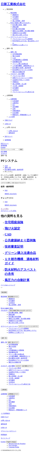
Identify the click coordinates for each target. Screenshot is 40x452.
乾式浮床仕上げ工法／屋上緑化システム (23, 330)
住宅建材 (15, 17)
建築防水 (15, 15)
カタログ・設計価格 (17, 74)
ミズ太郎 (12, 117)
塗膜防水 (15, 82)
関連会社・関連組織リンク (21, 115)
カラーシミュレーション (19, 37)
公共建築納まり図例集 (20, 60)
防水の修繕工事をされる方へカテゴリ (20, 310)
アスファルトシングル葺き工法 (23, 92)
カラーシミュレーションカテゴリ (28, 326)
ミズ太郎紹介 (5, 413)
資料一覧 (13, 52)
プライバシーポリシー (8, 431)
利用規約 (4, 434)
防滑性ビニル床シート (20, 45)
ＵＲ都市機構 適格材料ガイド (23, 66)
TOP (6, 166)
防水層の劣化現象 (18, 29)
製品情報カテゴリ (13, 296)
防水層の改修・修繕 (19, 25)
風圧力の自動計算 (18, 72)
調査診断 (15, 27)
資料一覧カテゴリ (13, 342)
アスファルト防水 (18, 76)
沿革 (14, 109)
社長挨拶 (15, 101)
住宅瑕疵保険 (17, 54)
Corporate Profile (14, 447)
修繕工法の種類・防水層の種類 (23, 31)
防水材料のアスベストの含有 (22, 70)
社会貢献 (15, 113)
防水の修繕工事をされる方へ (20, 23)
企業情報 (13, 99)
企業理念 (15, 103)
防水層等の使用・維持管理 (21, 68)
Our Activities (13, 445)
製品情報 (13, 13)
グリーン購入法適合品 (20, 64)
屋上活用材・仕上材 (19, 84)
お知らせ (4, 427)
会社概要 (15, 107)
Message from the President (17, 443)
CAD (14, 58)
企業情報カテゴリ (13, 394)
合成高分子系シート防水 (21, 80)
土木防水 (15, 19)
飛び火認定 (16, 56)
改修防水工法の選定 (19, 33)
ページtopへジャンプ (8, 285)
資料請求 (12, 133)
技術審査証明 (17, 62)
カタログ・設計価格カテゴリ (24, 366)
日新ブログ (5, 417)
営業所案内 (16, 111)
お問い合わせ (13, 131)
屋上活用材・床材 (18, 21)
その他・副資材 (17, 86)
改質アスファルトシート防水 (22, 78)
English (3, 442)
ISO (13, 105)
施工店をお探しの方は (20, 35)
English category (11, 442)
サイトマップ (5, 438)
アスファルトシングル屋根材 (22, 39)
